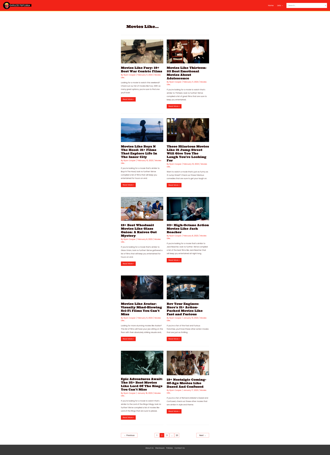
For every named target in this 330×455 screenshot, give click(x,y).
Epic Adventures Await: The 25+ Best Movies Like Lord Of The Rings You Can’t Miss (142, 384)
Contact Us (180, 448)
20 (177, 435)
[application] (282, 5)
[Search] (325, 5)
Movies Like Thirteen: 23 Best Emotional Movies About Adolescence (186, 73)
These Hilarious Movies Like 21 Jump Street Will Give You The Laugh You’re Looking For (188, 153)
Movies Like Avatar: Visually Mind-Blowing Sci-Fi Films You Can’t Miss (141, 309)
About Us (149, 448)
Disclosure (159, 448)
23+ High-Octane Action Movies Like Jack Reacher (188, 228)
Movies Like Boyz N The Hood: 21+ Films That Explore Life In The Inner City (139, 152)
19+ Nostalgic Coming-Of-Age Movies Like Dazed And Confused (186, 383)
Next (202, 435)
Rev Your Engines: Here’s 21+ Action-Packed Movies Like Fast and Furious (185, 309)
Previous (129, 435)
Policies (169, 448)
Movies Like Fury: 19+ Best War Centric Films (141, 69)
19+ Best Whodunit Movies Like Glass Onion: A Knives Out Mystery (139, 230)
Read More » (128, 100)
